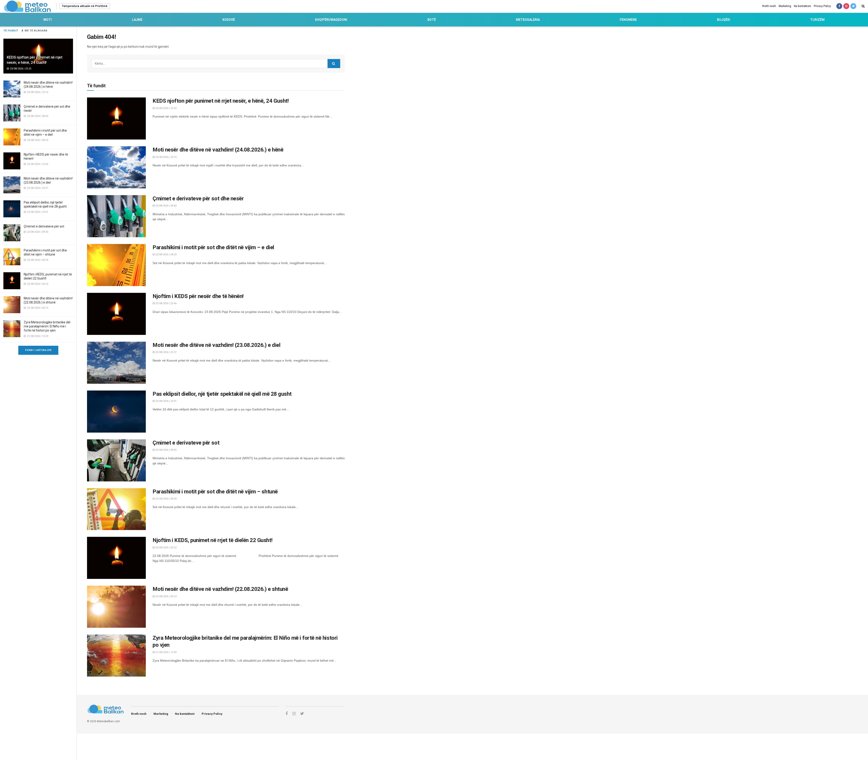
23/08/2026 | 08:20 (166, 254)
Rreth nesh (769, 6)
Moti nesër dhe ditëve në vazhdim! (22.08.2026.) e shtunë (220, 589)
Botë (431, 19)
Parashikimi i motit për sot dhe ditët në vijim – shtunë (215, 491)
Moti (47, 19)
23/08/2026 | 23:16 (166, 157)
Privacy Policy (822, 6)
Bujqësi (723, 19)
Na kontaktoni (802, 6)
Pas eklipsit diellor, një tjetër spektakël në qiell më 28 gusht (222, 394)
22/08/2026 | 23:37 (166, 352)
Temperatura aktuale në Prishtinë (84, 6)
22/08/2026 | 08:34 (166, 498)
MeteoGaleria (528, 19)
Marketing (785, 6)
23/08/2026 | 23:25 (166, 108)
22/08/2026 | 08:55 (166, 449)
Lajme (137, 19)
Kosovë (228, 19)
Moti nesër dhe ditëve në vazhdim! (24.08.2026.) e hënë (218, 150)
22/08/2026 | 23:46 (166, 303)
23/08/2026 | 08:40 (166, 205)
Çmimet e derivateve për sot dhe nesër (198, 198)
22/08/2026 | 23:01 (166, 401)
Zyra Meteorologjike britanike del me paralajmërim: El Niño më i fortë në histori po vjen (47, 326)
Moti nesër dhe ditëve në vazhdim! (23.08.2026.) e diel (216, 345)
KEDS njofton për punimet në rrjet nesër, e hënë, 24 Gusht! (221, 101)
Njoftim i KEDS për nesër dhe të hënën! (198, 296)
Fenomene (628, 19)
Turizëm (817, 19)
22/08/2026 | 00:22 (166, 547)
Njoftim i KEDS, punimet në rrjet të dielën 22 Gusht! (212, 540)
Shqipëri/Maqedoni (331, 19)
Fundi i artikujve (38, 350)
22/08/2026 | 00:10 (166, 596)
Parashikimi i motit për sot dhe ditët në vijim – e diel (213, 247)
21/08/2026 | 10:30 (166, 652)
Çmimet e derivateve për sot (44, 226)
